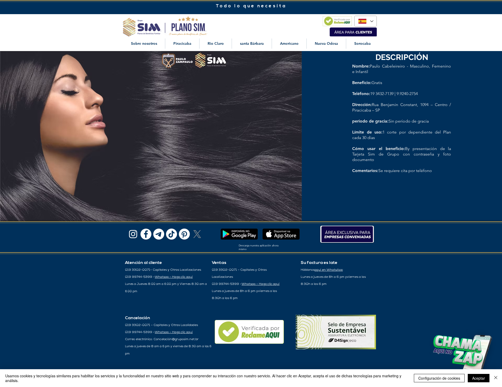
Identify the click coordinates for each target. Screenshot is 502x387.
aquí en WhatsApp (329, 270)
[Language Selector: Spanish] (365, 21)
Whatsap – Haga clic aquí (174, 277)
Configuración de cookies (439, 378)
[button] (144, 43)
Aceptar (478, 378)
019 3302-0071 (137, 270)
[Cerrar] (496, 378)
